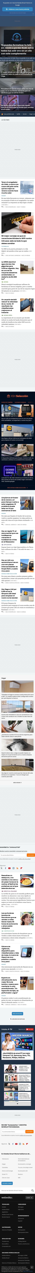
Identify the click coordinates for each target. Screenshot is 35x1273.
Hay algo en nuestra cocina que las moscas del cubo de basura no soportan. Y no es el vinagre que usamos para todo (17, 774)
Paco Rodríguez (10, 207)
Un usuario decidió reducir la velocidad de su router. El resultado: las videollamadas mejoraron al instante (9, 306)
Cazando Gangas (20, 402)
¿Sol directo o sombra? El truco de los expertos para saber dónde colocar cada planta (16, 735)
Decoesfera (5, 1244)
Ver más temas (7, 1183)
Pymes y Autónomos (24, 1244)
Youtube (9, 868)
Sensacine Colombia (24, 1260)
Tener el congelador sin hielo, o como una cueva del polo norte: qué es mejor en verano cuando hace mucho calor (9, 187)
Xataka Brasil (5, 1258)
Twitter (1, 868)
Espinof (20, 1221)
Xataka (6, 282)
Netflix (18, 114)
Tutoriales (5, 246)
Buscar (32, 1190)
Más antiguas (17, 1013)
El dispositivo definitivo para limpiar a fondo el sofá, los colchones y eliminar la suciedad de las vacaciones (17, 459)
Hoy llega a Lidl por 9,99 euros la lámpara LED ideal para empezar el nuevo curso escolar (16, 439)
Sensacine (21, 1218)
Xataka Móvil (8, 315)
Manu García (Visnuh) (12, 583)
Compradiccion (9, 931)
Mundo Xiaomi (6, 1217)
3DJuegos (21, 1207)
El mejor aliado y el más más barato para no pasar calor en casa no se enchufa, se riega (16, 74)
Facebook (5, 868)
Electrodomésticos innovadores (23, 1159)
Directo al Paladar (10, 891)
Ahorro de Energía (7, 1171)
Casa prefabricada (9, 114)
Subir (28, 1197)
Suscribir (31, 855)
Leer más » (4, 205)
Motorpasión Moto (23, 1232)
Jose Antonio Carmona (12, 255)
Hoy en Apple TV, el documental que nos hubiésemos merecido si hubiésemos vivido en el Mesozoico (9, 536)
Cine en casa (6, 1177)
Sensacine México (23, 1258)
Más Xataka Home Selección (16, 488)
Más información (28, 1271)
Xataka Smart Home (7, 1214)
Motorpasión (21, 1230)
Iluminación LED (23, 1171)
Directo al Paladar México (9, 1263)
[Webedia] (7, 1198)
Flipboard (21, 868)
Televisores (5, 1159)
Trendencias (5, 1241)
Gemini (25, 114)
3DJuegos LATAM (22, 1255)
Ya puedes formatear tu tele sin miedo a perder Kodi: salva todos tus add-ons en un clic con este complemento (17, 49)
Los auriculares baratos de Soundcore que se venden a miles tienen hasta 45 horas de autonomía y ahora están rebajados (9, 920)
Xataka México (6, 1255)
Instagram (13, 868)
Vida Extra (21, 1209)
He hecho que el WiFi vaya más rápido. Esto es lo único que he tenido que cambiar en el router (17, 107)
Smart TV (4, 1174)
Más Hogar (16, 782)
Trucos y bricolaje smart (25, 1167)
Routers (20, 1174)
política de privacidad (24, 859)
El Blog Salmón (22, 1241)
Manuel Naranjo (10, 524)
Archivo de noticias (18, 1019)
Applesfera (7, 544)
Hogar (3, 195)
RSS (17, 868)
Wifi (19, 1177)
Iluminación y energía (24, 1164)
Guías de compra (7, 402)
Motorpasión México (24, 1263)
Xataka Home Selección (17, 396)
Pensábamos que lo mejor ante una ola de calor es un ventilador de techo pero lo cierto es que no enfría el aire (17, 91)
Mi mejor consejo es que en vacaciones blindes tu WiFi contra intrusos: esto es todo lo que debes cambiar (16, 239)
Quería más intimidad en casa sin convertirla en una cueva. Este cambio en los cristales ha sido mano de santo (16, 716)
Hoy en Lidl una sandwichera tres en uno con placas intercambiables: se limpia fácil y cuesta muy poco (16, 419)
